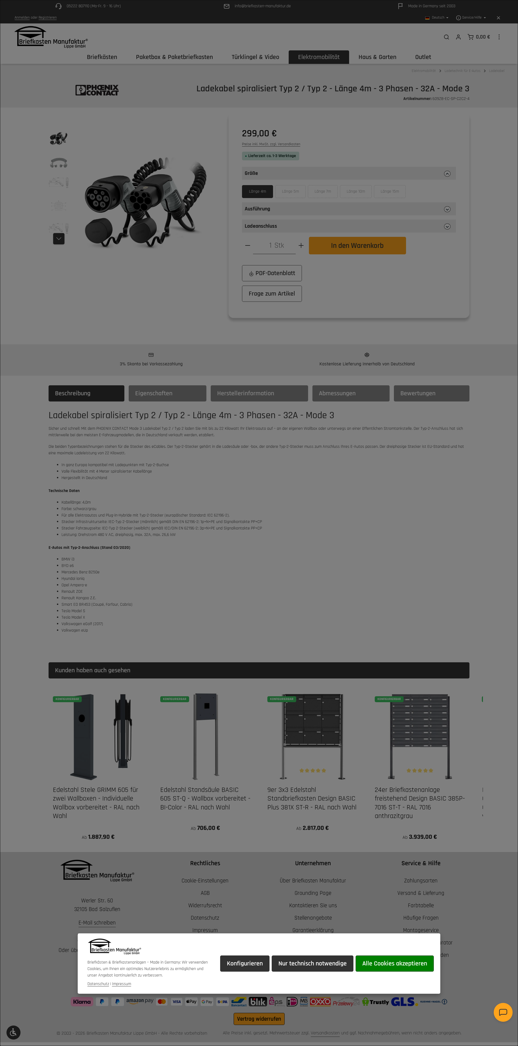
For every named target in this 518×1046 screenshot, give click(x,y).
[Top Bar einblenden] (499, 37)
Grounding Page (313, 893)
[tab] (86, 393)
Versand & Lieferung (420, 893)
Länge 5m (294, 193)
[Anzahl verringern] (247, 245)
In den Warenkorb (357, 245)
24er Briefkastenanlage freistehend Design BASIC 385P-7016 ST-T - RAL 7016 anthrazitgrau (420, 803)
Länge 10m (359, 193)
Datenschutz (205, 918)
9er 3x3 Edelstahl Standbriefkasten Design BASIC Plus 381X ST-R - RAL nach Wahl (311, 799)
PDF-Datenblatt (274, 273)
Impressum (205, 930)
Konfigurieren (245, 964)
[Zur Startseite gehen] (50, 37)
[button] (349, 173)
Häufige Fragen (421, 918)
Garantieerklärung (313, 930)
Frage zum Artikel (272, 294)
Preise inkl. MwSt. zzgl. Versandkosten (271, 144)
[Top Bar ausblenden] (498, 18)
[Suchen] (446, 37)
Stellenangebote (313, 918)
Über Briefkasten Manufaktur (313, 880)
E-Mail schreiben (97, 922)
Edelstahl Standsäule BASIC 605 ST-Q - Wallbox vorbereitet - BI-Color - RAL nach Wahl (205, 799)
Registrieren (48, 17)
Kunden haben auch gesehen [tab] (92, 670)
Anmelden (22, 17)
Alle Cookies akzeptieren (394, 964)
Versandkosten (325, 1033)
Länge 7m (326, 193)
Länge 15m (393, 193)
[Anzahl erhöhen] (301, 245)
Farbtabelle (421, 905)
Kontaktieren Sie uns (313, 905)
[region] (133, 193)
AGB (205, 893)
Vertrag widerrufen (259, 1019)
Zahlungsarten (421, 880)
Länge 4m (257, 191)
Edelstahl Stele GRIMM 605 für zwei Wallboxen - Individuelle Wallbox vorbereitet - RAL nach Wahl (96, 803)
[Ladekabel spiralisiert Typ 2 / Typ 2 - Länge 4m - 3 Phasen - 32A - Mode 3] (145, 193)
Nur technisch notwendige (312, 964)
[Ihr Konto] (458, 37)
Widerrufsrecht (205, 905)
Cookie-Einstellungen (205, 880)
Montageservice (421, 930)
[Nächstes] (58, 238)
